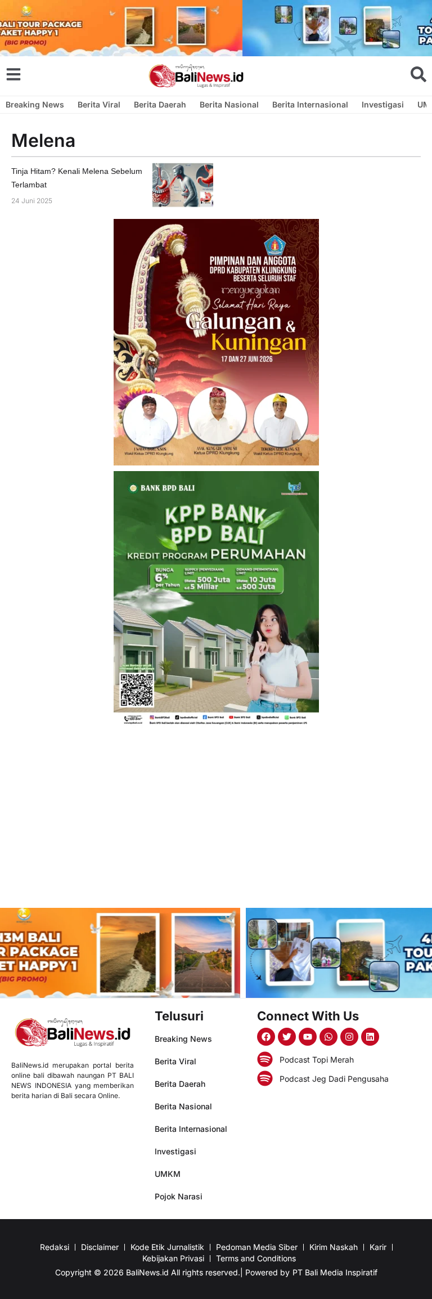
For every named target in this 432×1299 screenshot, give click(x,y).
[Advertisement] (216, 818)
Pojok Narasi (178, 1196)
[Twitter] (287, 1037)
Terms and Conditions (256, 1258)
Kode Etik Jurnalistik (167, 1247)
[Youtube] (308, 1037)
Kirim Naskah (333, 1247)
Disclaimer (100, 1247)
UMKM (168, 1174)
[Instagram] (349, 1037)
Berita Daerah (160, 104)
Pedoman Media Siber (257, 1247)
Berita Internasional (310, 104)
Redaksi (54, 1247)
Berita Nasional (229, 104)
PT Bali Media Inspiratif (334, 1272)
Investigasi (383, 104)
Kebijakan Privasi (173, 1258)
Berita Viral (99, 104)
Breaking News (35, 104)
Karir (378, 1247)
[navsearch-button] (418, 74)
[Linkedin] (370, 1037)
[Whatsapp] (329, 1037)
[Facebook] (266, 1037)
